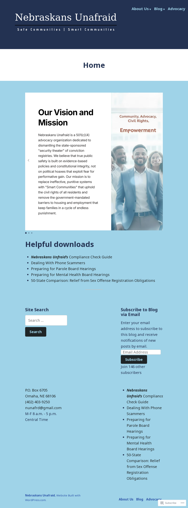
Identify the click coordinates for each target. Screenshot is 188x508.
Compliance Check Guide (71, 256)
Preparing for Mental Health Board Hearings (70, 274)
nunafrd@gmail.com (43, 407)
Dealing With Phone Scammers (58, 262)
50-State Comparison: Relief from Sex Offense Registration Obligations (93, 280)
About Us (140, 8)
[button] (159, 160)
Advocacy (176, 8)
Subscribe (134, 359)
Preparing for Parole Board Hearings (63, 268)
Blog (158, 8)
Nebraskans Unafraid (40, 495)
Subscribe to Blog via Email (139, 312)
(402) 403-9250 (37, 401)
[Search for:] (46, 320)
